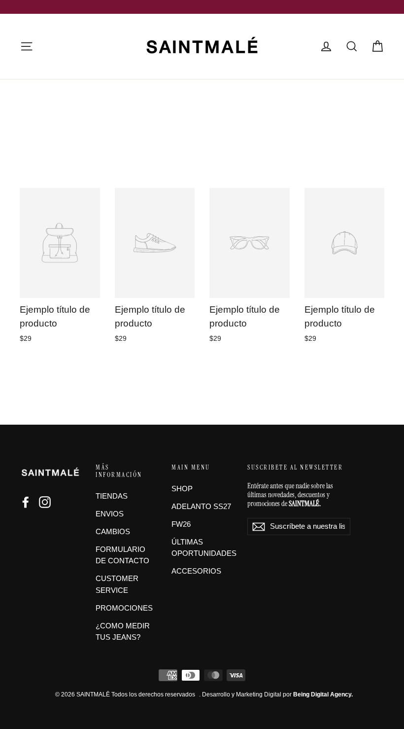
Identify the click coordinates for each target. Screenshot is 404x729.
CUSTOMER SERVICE (117, 584)
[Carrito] (377, 46)
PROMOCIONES (124, 608)
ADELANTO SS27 (201, 506)
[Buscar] (352, 46)
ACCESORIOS (196, 571)
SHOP (182, 489)
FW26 (181, 524)
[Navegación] (26, 46)
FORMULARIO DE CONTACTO (122, 555)
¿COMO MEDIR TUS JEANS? (123, 632)
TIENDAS (112, 496)
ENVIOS (110, 514)
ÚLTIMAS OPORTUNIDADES (202, 548)
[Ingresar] (326, 46)
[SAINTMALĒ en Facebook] (26, 502)
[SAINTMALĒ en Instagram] (45, 502)
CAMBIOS (113, 532)
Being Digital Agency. (323, 694)
